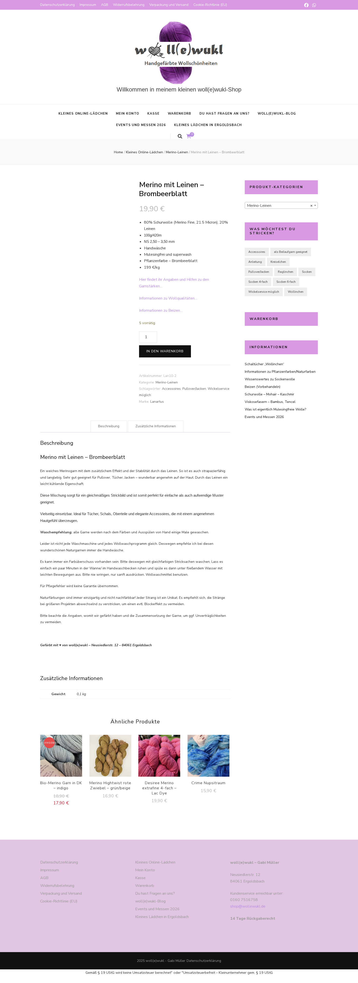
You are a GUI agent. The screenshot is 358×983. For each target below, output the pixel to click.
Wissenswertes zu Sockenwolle (270, 379)
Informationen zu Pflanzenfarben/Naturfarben (280, 371)
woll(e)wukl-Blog (277, 113)
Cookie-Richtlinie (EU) (210, 4)
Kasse (153, 113)
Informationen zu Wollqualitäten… (168, 298)
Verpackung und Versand (168, 4)
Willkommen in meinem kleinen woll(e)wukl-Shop (179, 89)
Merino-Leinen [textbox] (280, 205)
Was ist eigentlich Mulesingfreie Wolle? (275, 409)
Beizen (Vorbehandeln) (262, 386)
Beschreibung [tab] (108, 426)
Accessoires (171, 388)
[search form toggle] (180, 136)
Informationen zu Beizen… (161, 310)
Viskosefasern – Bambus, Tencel (270, 402)
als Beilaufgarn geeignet (290, 252)
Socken (307, 272)
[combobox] (281, 205)
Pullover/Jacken (194, 388)
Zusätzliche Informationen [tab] (155, 426)
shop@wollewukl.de (247, 906)
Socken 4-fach (258, 282)
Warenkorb (179, 113)
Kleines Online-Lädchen (83, 113)
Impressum (88, 4)
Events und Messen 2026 (141, 125)
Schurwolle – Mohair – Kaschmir (269, 394)
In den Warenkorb (165, 351)
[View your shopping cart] (188, 136)
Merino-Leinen (167, 382)
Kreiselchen (278, 262)
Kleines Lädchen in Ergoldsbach (208, 125)
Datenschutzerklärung (57, 4)
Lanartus (157, 401)
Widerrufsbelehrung (128, 4)
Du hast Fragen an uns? (224, 113)
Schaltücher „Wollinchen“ (264, 364)
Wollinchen (295, 292)
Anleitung (255, 262)
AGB (104, 4)
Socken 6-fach (286, 282)
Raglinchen (285, 272)
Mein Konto (127, 113)
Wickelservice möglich (263, 292)
